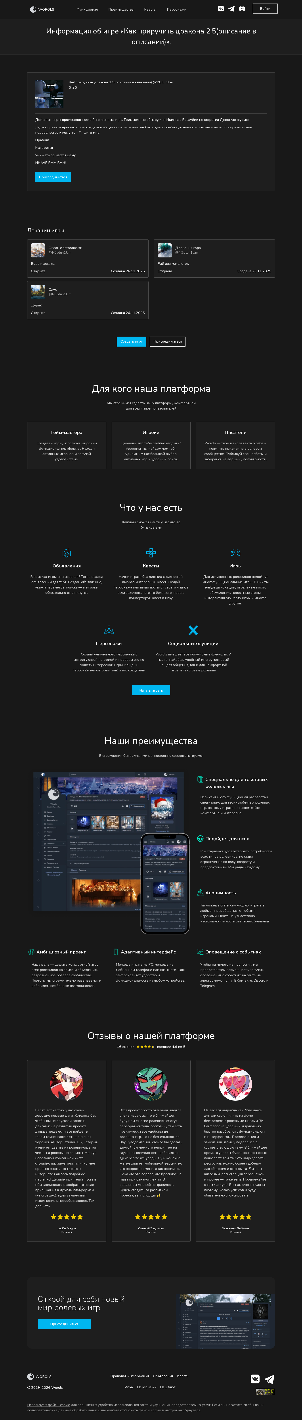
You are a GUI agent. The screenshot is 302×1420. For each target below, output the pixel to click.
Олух (53, 289)
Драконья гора (188, 247)
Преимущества (121, 9)
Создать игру (131, 341)
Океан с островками (65, 247)
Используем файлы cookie (48, 1404)
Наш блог (167, 1387)
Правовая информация (129, 1376)
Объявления (163, 1376)
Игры (129, 1387)
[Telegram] (269, 1380)
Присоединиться (53, 177)
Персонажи (176, 9)
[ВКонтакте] (220, 9)
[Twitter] (231, 9)
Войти (265, 8)
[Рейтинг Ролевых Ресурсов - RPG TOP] (265, 1394)
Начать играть (151, 690)
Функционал (87, 9)
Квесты (150, 9)
